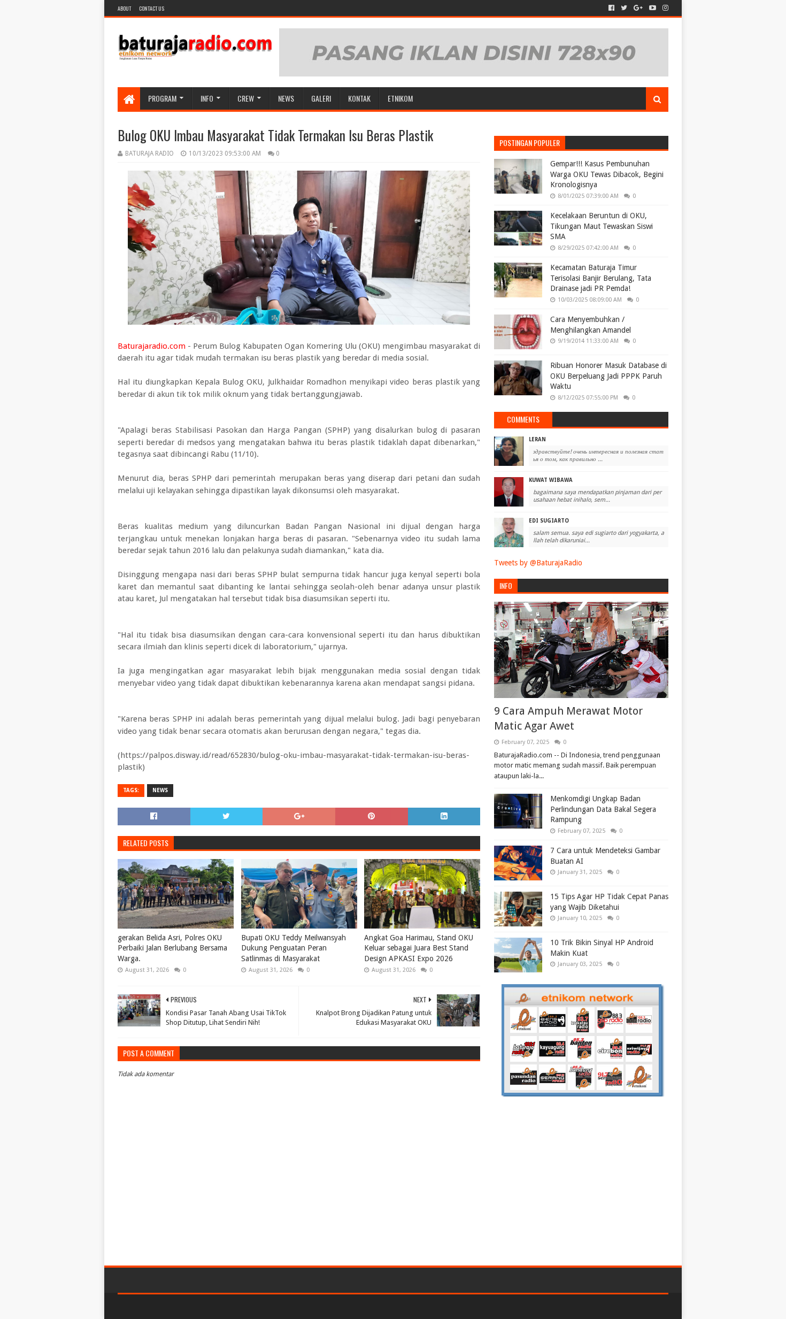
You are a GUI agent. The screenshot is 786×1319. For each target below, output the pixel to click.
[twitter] (624, 8)
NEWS (286, 98)
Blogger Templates (238, 1306)
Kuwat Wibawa (551, 480)
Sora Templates (177, 1306)
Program (162, 98)
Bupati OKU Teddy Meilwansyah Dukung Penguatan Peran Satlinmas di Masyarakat (293, 948)
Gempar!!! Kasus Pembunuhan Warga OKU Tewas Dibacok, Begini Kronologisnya (607, 174)
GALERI (321, 98)
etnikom (400, 98)
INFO (207, 98)
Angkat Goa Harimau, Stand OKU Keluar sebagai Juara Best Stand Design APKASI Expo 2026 (418, 948)
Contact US (151, 8)
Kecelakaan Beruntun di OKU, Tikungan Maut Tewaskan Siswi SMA (601, 226)
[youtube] (652, 8)
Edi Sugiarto (549, 521)
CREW (245, 98)
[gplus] (638, 8)
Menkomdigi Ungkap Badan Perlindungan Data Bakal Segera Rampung (603, 809)
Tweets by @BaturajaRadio (538, 562)
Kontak (359, 98)
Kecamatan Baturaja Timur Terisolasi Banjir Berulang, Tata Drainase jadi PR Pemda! (600, 278)
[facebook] (611, 8)
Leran (537, 439)
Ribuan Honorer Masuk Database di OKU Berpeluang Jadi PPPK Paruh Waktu (608, 375)
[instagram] (664, 8)
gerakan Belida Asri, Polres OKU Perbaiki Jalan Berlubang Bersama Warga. (172, 948)
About (124, 8)
